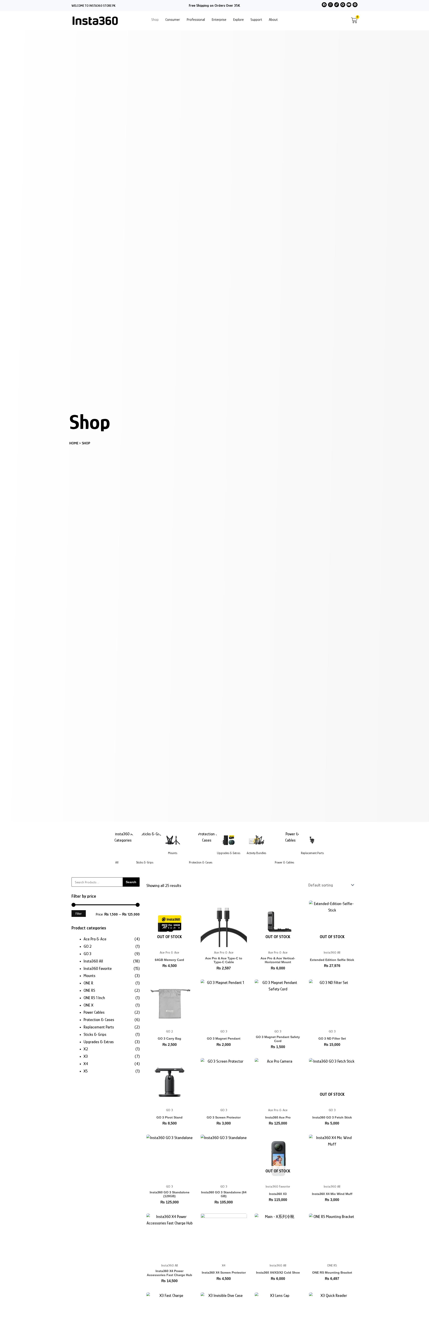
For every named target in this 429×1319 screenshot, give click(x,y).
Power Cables (94, 1012)
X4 (86, 1064)
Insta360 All (93, 961)
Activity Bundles (256, 853)
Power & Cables (284, 862)
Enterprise (219, 19)
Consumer (172, 19)
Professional (196, 19)
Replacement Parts (312, 853)
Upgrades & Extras (228, 853)
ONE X (88, 1005)
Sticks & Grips (144, 862)
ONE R (88, 983)
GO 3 (87, 954)
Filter (79, 913)
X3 (86, 1056)
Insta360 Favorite (98, 968)
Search (131, 882)
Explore (238, 19)
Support (256, 19)
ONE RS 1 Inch (94, 998)
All (116, 862)
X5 (86, 1071)
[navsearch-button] (344, 20)
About (273, 19)
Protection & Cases (200, 862)
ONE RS (89, 990)
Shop (155, 19)
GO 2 (88, 946)
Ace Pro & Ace (95, 939)
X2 (86, 1049)
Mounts (172, 853)
